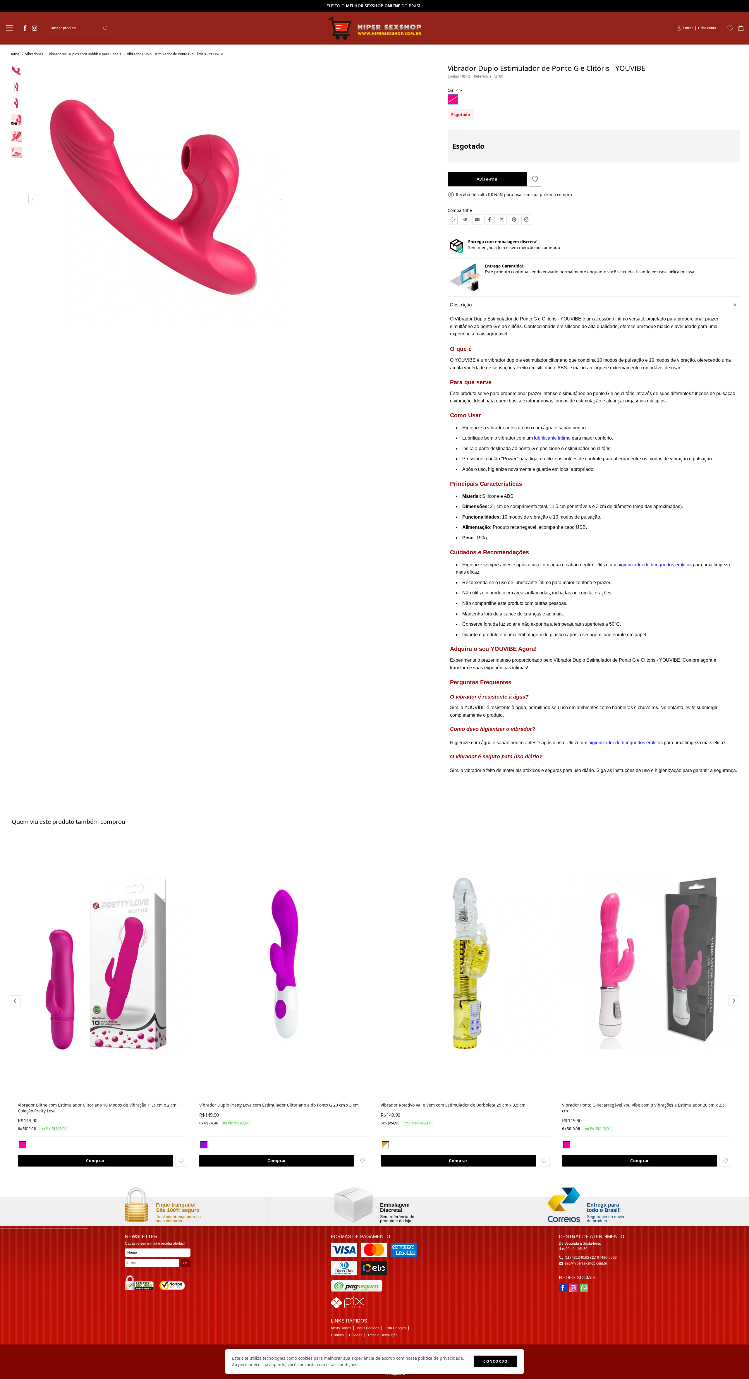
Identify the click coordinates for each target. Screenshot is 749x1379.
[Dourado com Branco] (385, 1145)
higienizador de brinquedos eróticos (654, 564)
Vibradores (34, 54)
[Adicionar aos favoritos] (181, 1161)
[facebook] (25, 28)
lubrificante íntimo (552, 437)
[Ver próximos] (733, 1000)
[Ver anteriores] (16, 1000)
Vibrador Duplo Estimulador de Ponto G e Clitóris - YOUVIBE (175, 54)
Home (14, 54)
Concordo (495, 1361)
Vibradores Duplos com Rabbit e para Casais (85, 54)
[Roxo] (204, 1145)
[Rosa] (22, 1145)
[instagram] (34, 28)
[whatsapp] (584, 1288)
